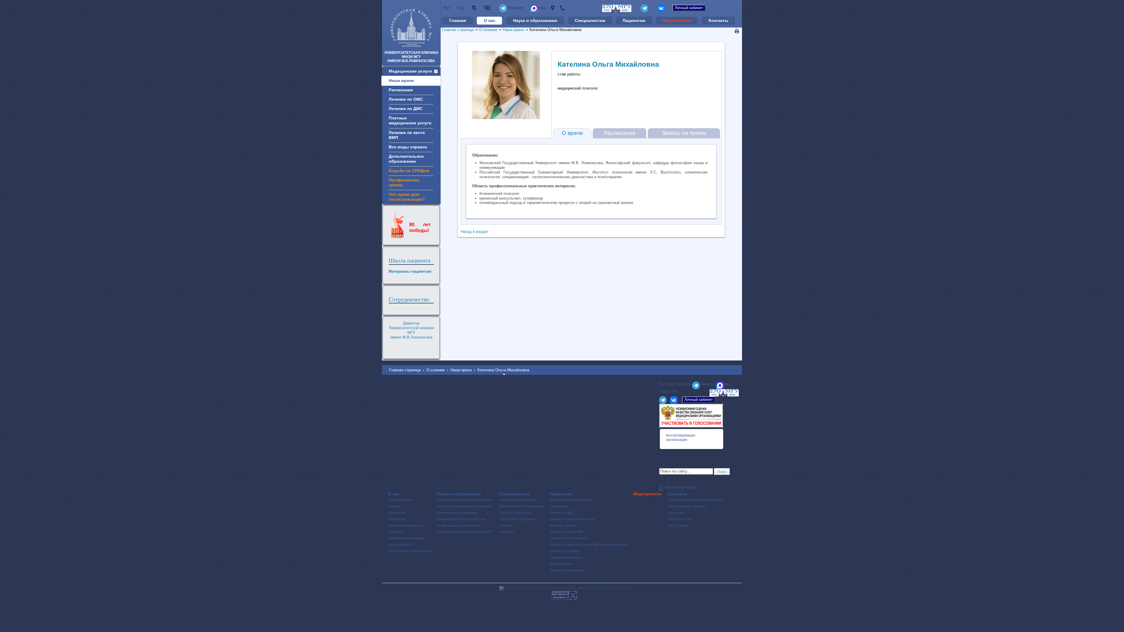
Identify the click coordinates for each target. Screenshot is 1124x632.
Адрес (552, 8)
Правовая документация (406, 538)
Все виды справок (563, 525)
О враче (572, 133)
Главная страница (458, 30)
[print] (737, 31)
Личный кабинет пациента (569, 538)
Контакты (718, 20)
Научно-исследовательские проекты (464, 506)
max (541, 8)
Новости (505, 525)
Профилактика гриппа (566, 557)
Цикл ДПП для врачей (515, 512)
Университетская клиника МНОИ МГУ (695, 500)
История (394, 506)
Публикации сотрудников (518, 519)
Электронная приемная (405, 525)
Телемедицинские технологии (459, 525)
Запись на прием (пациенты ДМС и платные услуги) (589, 544)
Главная (457, 20)
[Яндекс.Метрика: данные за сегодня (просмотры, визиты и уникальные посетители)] (564, 588)
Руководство (397, 512)
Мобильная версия (681, 487)
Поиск (474, 8)
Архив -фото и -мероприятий (409, 551)
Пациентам (634, 20)
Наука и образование (535, 20)
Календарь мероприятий (517, 500)
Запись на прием (684, 133)
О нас (489, 20)
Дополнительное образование (521, 506)
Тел (562, 8)
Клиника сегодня (400, 500)
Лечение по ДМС (562, 512)
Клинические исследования (457, 512)
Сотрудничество (679, 519)
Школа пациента (410, 260)
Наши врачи (513, 30)
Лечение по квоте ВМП (567, 531)
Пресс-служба (678, 525)
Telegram (515, 8)
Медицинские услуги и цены (571, 500)
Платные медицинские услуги (572, 519)
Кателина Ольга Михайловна (555, 30)
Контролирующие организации (680, 437)
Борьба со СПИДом (564, 551)
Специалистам (590, 20)
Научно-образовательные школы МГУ (465, 531)
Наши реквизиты (400, 544)
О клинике (488, 30)
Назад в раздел (475, 231)
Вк (488, 8)
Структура (395, 531)
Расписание (619, 133)
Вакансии (506, 531)
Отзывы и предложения (567, 570)
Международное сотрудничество (461, 519)
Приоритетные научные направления (464, 500)
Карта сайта (676, 512)
